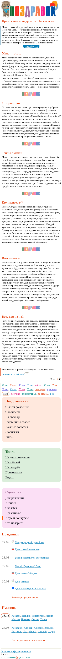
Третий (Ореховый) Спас (28, 566)
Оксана (35, 619)
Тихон (43, 619)
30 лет (22, 385)
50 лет (47, 385)
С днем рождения (17, 407)
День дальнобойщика (26, 573)
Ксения (49, 615)
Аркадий (38, 627)
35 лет (30, 385)
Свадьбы (11, 508)
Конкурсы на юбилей (13, 374)
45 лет (38, 385)
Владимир (17, 631)
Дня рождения (14, 498)
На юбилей (12, 462)
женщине (40, 389)
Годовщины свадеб (17, 422)
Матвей (32, 631)
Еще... (9, 437)
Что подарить (14, 523)
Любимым (12, 432)
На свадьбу (12, 417)
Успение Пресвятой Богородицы (32, 557)
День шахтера (22, 581)
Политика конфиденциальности (16, 651)
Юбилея (10, 503)
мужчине (51, 389)
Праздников (13, 513)
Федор (51, 631)
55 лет (55, 385)
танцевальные (29, 393)
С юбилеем (12, 412)
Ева (25, 631)
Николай (25, 619)
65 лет (13, 389)
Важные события (16, 427)
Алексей (16, 615)
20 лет (5, 385)
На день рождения (17, 457)
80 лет (30, 389)
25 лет (13, 385)
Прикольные (13, 472)
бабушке (15, 393)
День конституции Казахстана (30, 588)
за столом (43, 393)
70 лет (22, 389)
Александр (17, 627)
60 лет (5, 389)
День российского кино (27, 549)
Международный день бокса (29, 542)
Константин (38, 615)
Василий (26, 615)
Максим (16, 619)
